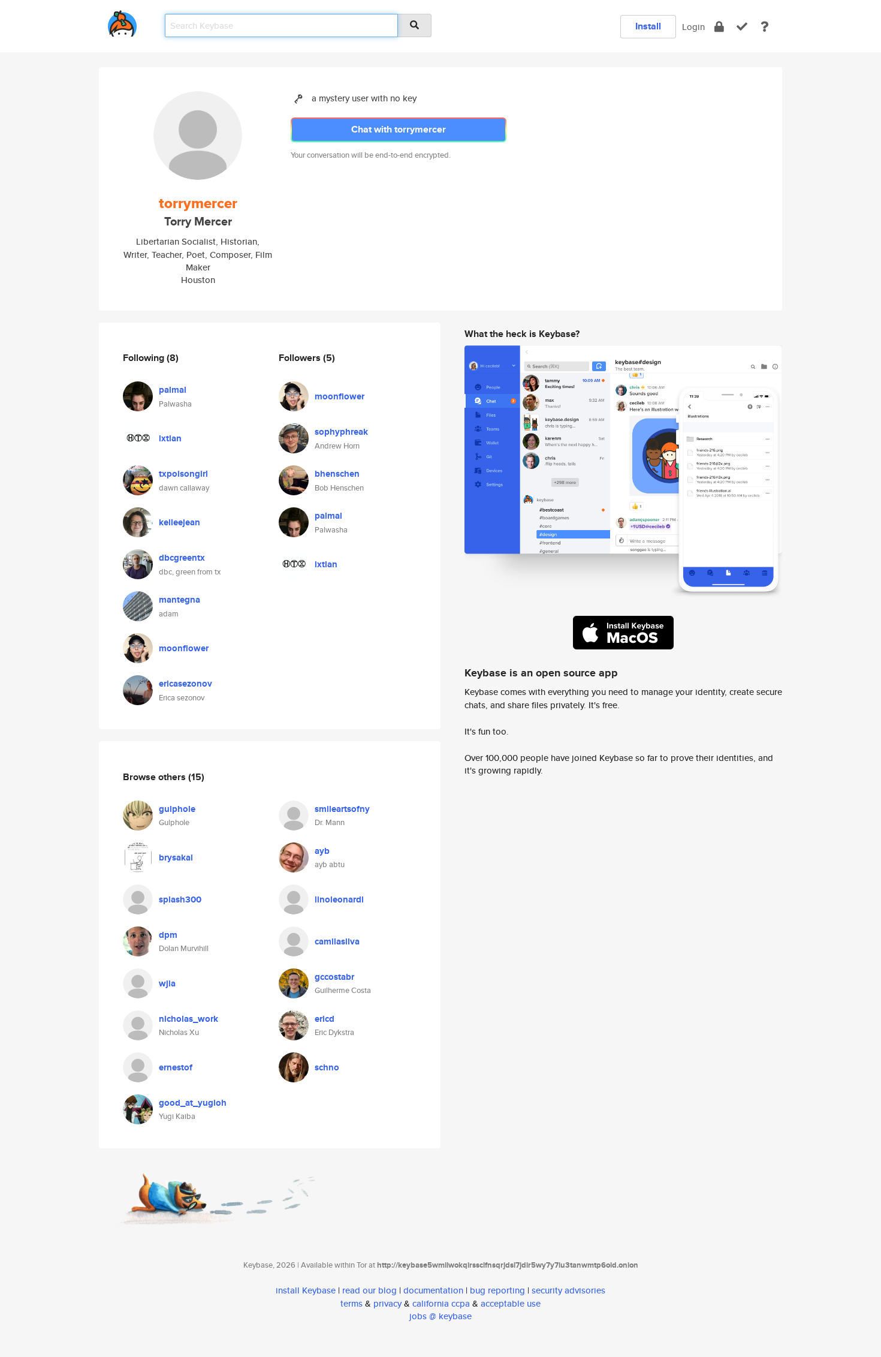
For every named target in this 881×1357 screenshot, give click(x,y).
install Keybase (306, 1290)
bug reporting (497, 1290)
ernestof (175, 1067)
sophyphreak (341, 431)
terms (351, 1303)
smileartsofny (342, 809)
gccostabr (334, 976)
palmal (172, 389)
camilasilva (337, 941)
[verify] (742, 26)
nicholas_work (188, 1018)
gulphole (177, 809)
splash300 (180, 899)
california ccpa (441, 1303)
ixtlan (170, 438)
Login (693, 26)
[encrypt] (719, 26)
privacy (387, 1303)
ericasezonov (185, 683)
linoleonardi (339, 899)
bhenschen (337, 473)
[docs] (765, 26)
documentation (433, 1290)
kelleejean (179, 522)
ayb (322, 850)
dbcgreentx (182, 557)
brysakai (176, 857)
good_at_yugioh (193, 1102)
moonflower (184, 648)
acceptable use (511, 1303)
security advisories (568, 1290)
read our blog (369, 1290)
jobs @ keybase (440, 1316)
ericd (324, 1018)
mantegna (179, 599)
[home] (122, 21)
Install (648, 26)
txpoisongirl (183, 473)
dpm (168, 934)
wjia (167, 983)
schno (327, 1067)
